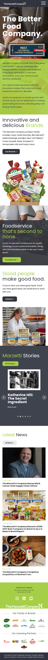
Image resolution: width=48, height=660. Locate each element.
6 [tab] (30, 416)
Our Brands (10, 151)
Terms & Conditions (10, 657)
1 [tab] (17, 416)
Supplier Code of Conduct (36, 657)
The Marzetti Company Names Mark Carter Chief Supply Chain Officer (21, 484)
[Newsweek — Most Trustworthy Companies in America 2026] (27, 43)
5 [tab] (27, 416)
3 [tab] (22, 416)
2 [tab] (20, 416)
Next (44, 397)
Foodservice (10, 260)
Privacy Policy (22, 657)
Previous (3, 397)
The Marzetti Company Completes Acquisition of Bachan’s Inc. (20, 573)
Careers (9, 299)
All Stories (9, 363)
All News (9, 443)
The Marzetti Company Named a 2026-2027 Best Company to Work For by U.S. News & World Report (22, 529)
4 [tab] (25, 416)
